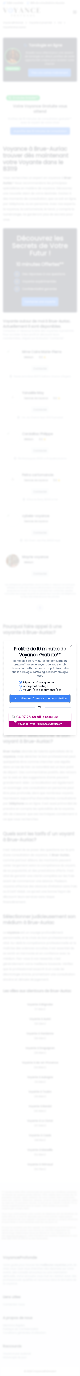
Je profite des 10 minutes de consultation (40, 698)
